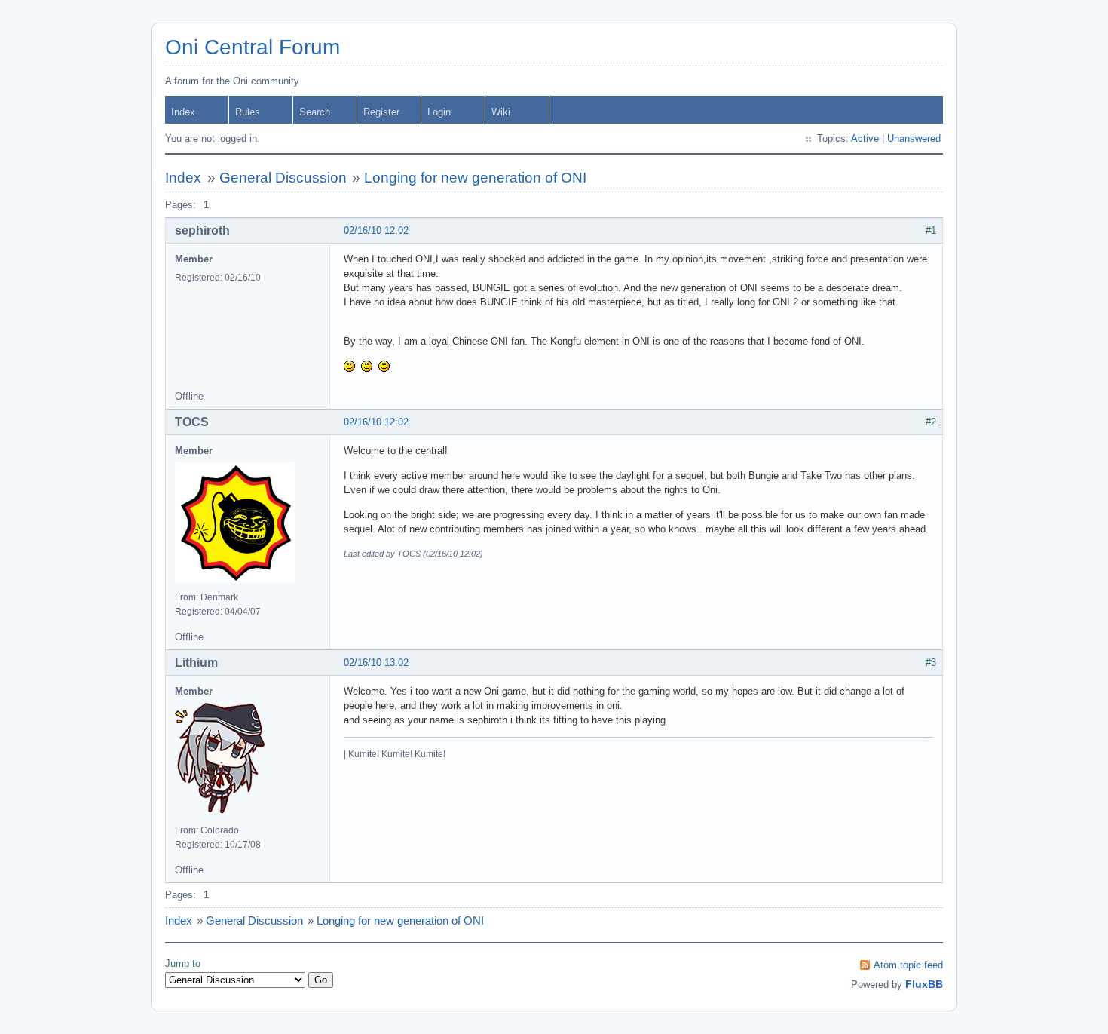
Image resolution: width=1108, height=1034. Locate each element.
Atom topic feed (908, 965)
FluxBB (924, 984)
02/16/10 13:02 (376, 662)
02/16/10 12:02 (376, 230)
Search (314, 112)
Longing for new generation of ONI (475, 178)
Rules (247, 112)
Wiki (500, 112)
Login (439, 112)
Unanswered (914, 138)
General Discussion (283, 178)
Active (865, 138)
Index (183, 112)
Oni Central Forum (252, 47)
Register (381, 112)
